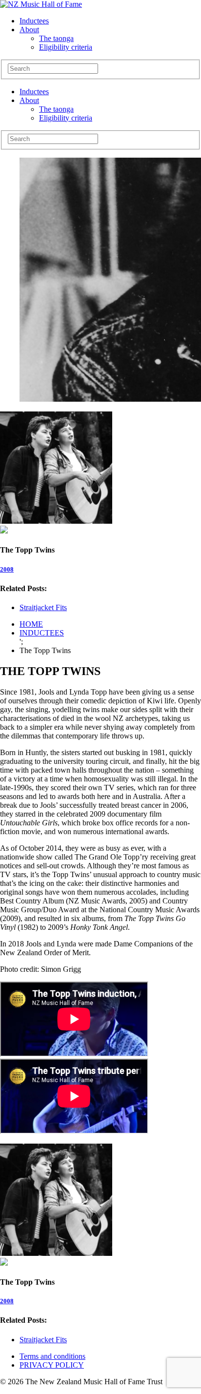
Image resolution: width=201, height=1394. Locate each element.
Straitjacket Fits (43, 607)
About (29, 29)
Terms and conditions (52, 1356)
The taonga (56, 38)
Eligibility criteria (65, 47)
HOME (31, 624)
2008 (7, 569)
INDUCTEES (42, 633)
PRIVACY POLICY (52, 1365)
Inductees (34, 21)
